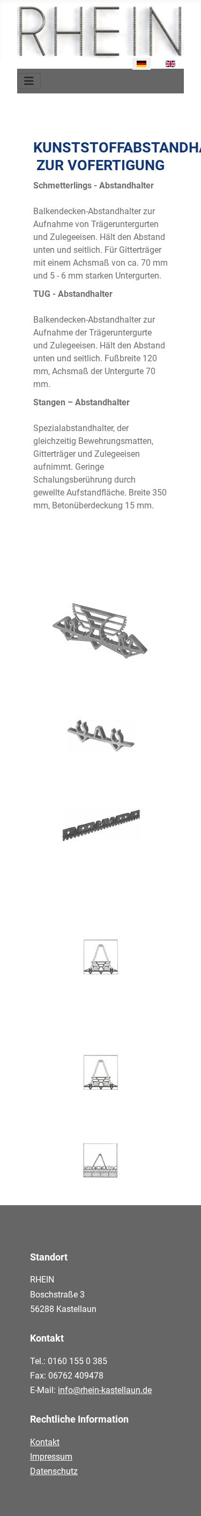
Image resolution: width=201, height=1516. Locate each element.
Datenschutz (54, 1471)
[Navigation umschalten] (29, 81)
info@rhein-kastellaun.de (105, 1390)
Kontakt (44, 1442)
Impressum (51, 1457)
